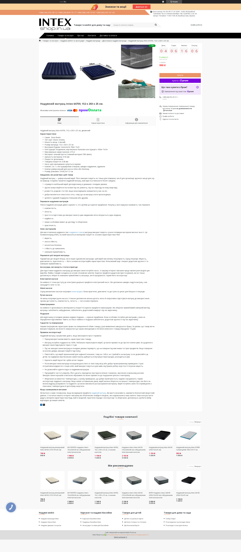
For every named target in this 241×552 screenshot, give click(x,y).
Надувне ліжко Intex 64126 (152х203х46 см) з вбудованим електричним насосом (133, 449)
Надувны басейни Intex (91, 522)
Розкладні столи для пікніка (177, 525)
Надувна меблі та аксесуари (72, 41)
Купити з (175, 80)
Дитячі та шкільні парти (133, 518)
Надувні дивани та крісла (51, 525)
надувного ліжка (77, 232)
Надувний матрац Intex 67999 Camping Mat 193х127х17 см (188, 448)
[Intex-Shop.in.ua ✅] (55, 25)
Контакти (92, 35)
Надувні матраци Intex (50, 518)
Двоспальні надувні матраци (114, 41)
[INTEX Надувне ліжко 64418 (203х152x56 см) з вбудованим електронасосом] (161, 480)
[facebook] (41, 405)
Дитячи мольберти (131, 525)
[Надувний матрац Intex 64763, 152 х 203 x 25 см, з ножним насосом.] (107, 435)
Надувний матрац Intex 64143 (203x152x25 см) (160, 448)
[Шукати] (155, 25)
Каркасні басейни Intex (91, 518)
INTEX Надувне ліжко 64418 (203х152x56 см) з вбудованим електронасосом (161, 495)
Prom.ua (133, 532)
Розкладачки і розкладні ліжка (178, 522)
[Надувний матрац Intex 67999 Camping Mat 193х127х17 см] (188, 435)
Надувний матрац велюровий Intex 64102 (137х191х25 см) (52, 448)
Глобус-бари (170, 518)
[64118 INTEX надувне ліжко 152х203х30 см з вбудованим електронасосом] (79, 435)
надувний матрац (98, 393)
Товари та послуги (65, 35)
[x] (44, 405)
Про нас (80, 35)
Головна (50, 35)
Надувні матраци (93, 41)
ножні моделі (77, 291)
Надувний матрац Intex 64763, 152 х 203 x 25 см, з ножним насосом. (106, 449)
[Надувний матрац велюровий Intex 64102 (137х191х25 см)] (52, 435)
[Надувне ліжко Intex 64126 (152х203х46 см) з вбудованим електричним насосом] (134, 435)
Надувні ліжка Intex (48, 522)
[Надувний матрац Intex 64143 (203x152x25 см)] (161, 435)
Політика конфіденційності (139, 535)
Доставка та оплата (108, 35)
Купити (180, 75)
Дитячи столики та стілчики (135, 522)
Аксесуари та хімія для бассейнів (95, 525)
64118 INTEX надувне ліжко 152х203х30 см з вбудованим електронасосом (78, 449)
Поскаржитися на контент (117, 535)
